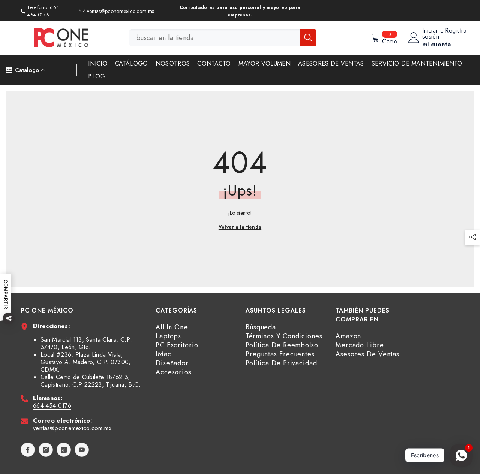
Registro (456, 31)
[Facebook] (28, 450)
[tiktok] (64, 450)
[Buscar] (222, 37)
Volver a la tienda (240, 227)
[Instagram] (46, 450)
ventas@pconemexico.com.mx (72, 428)
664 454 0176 (52, 405)
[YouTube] (82, 450)
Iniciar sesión (430, 34)
